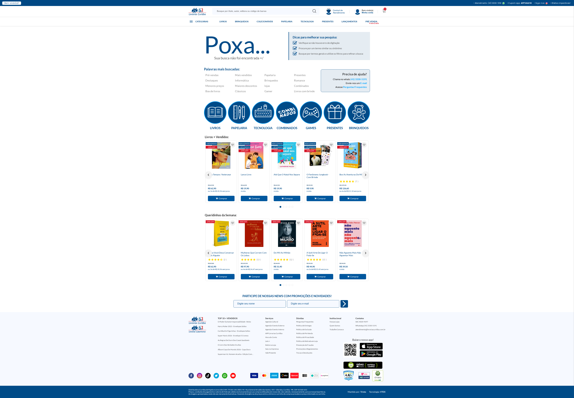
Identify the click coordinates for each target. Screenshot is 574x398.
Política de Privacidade (305, 337)
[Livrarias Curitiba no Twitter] (216, 375)
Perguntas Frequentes (355, 86)
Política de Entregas (304, 325)
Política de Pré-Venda (304, 333)
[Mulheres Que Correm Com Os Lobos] (254, 233)
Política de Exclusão (304, 329)
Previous (208, 174)
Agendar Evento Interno (274, 329)
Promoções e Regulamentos (307, 349)
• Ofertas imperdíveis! (560, 3)
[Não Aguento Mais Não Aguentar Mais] (352, 233)
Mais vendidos (243, 75)
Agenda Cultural (271, 322)
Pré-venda (371, 21)
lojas (267, 85)
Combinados (301, 85)
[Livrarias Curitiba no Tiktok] (208, 375)
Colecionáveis (265, 21)
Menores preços (214, 85)
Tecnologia (307, 21)
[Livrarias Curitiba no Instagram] (199, 375)
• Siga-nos (539, 3)
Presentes (327, 21)
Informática (242, 80)
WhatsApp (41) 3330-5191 (366, 325)
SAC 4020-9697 (361, 322)
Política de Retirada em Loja (307, 341)
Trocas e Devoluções (304, 353)
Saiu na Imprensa (272, 349)
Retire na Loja (270, 345)
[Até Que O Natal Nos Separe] (287, 155)
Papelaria (286, 21)
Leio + (267, 341)
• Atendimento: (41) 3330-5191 (488, 3)
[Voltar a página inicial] (197, 11)
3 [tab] (286, 207)
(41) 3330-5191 (359, 79)
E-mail (363, 83)
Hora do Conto (271, 337)
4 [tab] (289, 207)
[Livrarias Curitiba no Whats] (224, 375)
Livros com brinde (304, 91)
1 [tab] (280, 207)
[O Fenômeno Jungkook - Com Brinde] (320, 155)
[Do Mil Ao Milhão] (287, 233)
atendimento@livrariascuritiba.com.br (370, 329)
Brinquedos (242, 21)
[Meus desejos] (232, 145)
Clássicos (240, 91)
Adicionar (221, 198)
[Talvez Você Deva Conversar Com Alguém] (221, 233)
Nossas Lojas (334, 322)
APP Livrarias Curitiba (273, 333)
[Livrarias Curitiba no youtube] (233, 375)
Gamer (268, 91)
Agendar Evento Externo (274, 325)
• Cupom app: (519, 3)
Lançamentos (349, 21)
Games (311, 127)
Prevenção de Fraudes (305, 345)
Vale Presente (270, 353)
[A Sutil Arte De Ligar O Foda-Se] (320, 233)
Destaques (211, 80)
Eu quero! (344, 304)
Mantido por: (357, 392)
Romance (299, 80)
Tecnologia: (377, 392)
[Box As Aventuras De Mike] (352, 155)
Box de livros (212, 91)
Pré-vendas (212, 75)
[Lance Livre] (254, 155)
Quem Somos (335, 325)
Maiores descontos (246, 85)
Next (365, 174)
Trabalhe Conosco (337, 329)
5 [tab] (292, 207)
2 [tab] (283, 207)
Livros (223, 21)
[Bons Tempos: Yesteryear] (221, 155)
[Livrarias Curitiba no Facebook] (191, 375)
